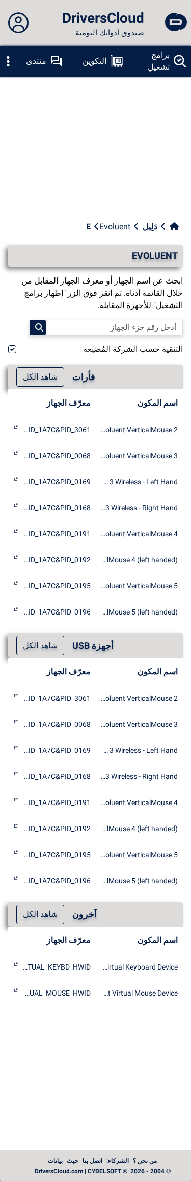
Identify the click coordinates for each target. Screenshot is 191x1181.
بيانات (55, 1160)
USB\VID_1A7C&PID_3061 (56, 698)
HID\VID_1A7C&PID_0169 (56, 482)
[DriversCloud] (175, 23)
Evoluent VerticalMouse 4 (139, 534)
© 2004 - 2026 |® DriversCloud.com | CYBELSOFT (103, 1171)
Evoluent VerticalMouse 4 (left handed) (139, 560)
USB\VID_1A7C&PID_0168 (56, 776)
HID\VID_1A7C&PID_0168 (56, 508)
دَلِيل (150, 226)
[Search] (38, 327)
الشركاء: (117, 1160)
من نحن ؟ (145, 1160)
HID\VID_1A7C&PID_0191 (56, 534)
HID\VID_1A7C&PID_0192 (56, 560)
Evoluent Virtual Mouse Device (139, 993)
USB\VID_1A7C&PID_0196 (56, 881)
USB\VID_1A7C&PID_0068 (56, 724)
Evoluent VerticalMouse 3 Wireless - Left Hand (139, 482)
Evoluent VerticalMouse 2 (139, 430)
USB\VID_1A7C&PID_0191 (56, 802)
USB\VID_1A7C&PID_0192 (56, 828)
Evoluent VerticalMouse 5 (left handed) (139, 612)
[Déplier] (8, 61)
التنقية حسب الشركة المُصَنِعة (133, 349)
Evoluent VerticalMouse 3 (139, 456)
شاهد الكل (40, 377)
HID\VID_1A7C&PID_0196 (56, 612)
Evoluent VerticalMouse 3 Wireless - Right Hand (139, 508)
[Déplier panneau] (18, 23)
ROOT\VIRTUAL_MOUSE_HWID (56, 993)
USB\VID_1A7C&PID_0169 (56, 750)
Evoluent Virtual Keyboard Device (139, 967)
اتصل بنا (92, 1160)
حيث (72, 1160)
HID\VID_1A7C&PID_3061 (56, 430)
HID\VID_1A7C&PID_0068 (56, 456)
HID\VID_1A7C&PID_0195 (56, 586)
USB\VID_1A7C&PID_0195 (56, 855)
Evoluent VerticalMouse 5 (139, 586)
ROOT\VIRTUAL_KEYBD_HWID (56, 967)
